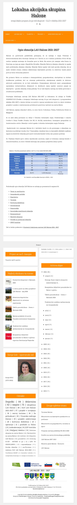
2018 (45, 377)
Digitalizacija (15, 205)
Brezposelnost (15, 214)
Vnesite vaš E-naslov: (13, 260)
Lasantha (40, 496)
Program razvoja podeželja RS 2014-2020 (55, 431)
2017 (45, 382)
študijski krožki (46, 249)
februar (48, 334)
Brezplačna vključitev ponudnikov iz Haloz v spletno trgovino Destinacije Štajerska (24, 337)
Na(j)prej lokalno (17, 430)
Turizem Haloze (46, 412)
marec (47, 329)
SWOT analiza (15, 222)
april (47, 324)
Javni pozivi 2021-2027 (54, 34)
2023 (45, 354)
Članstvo (30, 34)
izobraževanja (15, 427)
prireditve (22, 439)
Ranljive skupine (16, 217)
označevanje (52, 252)
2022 (45, 358)
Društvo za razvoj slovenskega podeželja (55, 435)
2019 (45, 372)
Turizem (13, 200)
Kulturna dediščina (17, 203)
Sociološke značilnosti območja (21, 211)
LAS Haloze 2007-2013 (48, 439)
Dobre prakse (59, 249)
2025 (45, 344)
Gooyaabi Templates (42, 498)
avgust (47, 276)
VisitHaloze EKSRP (11, 453)
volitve (23, 436)
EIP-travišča (30, 427)
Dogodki (10, 401)
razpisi (16, 404)
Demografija (14, 208)
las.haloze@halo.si (38, 489)
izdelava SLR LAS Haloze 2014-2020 (18, 450)
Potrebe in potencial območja (20, 219)
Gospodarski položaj (17, 194)
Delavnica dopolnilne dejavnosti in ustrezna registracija (21, 300)
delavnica (30, 401)
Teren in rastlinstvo (17, 191)
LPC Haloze (45, 448)
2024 (45, 349)
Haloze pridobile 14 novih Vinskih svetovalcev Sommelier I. (24, 319)
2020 (45, 368)
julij (46, 310)
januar (47, 338)
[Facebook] (37, 24)
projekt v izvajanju (27, 410)
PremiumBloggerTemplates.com (54, 496)
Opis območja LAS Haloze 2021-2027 (38, 49)
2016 (45, 386)
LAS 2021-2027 (18, 34)
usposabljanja (26, 444)
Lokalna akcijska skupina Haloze (38, 12)
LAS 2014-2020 (10, 40)
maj (46, 320)
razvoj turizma (19, 413)
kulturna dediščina (21, 422)
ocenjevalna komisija (12, 456)
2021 (45, 363)
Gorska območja (11, 447)
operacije (9, 424)
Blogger (57, 494)
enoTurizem (27, 447)
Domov (8, 34)
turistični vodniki (27, 453)
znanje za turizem (27, 456)
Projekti (40, 34)
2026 (45, 272)
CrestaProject (23, 496)
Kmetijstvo (14, 197)
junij (47, 315)
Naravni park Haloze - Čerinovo (52, 444)
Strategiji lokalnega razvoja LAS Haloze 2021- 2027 (41, 227)
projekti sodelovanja (27, 419)
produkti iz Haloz (28, 424)
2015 (45, 391)
